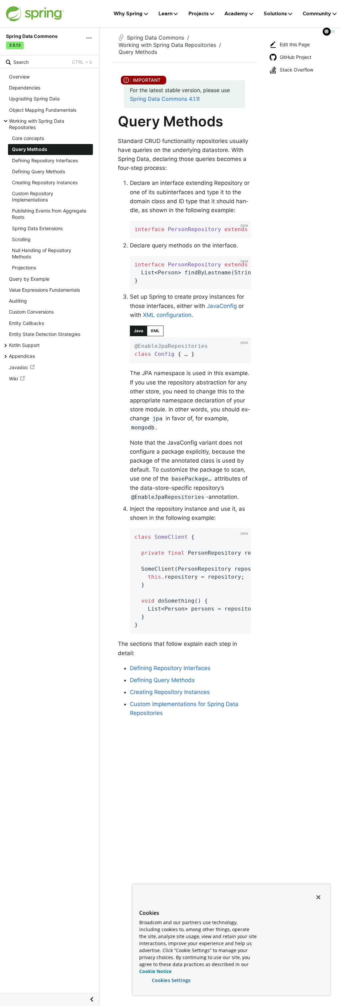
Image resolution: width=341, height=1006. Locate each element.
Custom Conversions (31, 312)
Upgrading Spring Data (34, 98)
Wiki (13, 378)
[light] (329, 31)
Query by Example (29, 279)
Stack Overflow (296, 69)
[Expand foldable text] (236, 355)
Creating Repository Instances (45, 182)
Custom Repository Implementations (32, 197)
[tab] (138, 331)
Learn (165, 13)
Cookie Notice (155, 971)
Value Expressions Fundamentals (44, 290)
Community (317, 13)
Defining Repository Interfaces (45, 160)
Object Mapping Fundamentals (42, 110)
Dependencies (24, 87)
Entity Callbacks (26, 323)
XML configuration (167, 315)
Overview (19, 76)
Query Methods (29, 149)
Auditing (18, 301)
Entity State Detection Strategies (44, 334)
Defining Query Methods (38, 171)
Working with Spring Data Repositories (36, 124)
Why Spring (128, 13)
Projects (198, 13)
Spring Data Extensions (37, 228)
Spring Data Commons (155, 37)
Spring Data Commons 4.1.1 (164, 98)
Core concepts (28, 138)
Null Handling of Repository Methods (41, 253)
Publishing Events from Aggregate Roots (49, 214)
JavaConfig (222, 306)
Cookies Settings (171, 980)
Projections (24, 267)
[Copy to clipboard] (244, 231)
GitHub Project (295, 57)
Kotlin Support (24, 345)
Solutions (275, 13)
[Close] (318, 897)
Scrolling (21, 239)
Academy (236, 13)
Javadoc (18, 367)
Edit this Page (295, 44)
